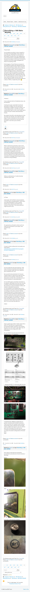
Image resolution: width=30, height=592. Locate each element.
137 (4, 35)
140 (15, 35)
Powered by (11, 583)
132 (10, 33)
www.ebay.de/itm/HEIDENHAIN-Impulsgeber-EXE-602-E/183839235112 (14, 249)
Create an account (14, 84)
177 (18, 35)
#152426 (21, 314)
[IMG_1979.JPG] (15, 411)
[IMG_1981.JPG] (15, 342)
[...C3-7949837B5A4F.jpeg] (15, 503)
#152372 (21, 89)
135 (21, 33)
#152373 (12, 137)
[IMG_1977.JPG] (15, 394)
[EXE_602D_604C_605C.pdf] (5, 127)
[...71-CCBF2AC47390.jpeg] (15, 527)
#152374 (12, 168)
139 (11, 35)
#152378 (12, 217)
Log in (7, 84)
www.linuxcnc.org (22, 21)
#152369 (12, 41)
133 (14, 33)
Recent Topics (10, 21)
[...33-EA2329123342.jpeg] (15, 544)
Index (5, 21)
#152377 (12, 189)
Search (15, 21)
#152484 (21, 443)
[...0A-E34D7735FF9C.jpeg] (15, 472)
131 (7, 33)
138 (8, 35)
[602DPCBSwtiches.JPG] (15, 360)
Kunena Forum (18, 583)
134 (17, 33)
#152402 (12, 259)
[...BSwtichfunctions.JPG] (15, 375)
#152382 (12, 238)
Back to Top (26, 589)
